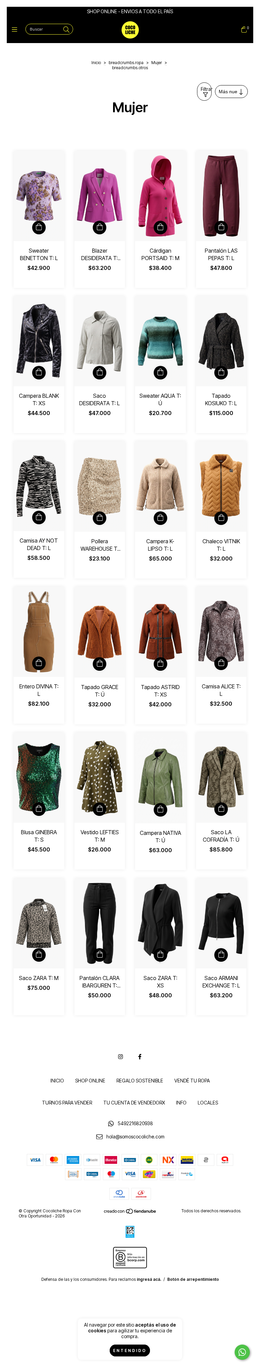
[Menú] (16, 29)
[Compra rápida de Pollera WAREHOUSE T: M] (99, 518)
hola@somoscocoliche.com (135, 1136)
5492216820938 (135, 1123)
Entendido (130, 1350)
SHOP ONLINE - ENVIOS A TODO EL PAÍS (130, 11)
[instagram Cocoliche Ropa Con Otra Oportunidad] (120, 1057)
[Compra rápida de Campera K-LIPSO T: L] (160, 518)
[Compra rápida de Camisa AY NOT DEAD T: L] (39, 517)
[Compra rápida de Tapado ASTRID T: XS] (160, 664)
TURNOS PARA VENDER (67, 1102)
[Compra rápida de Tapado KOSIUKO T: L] (221, 372)
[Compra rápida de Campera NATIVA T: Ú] (160, 810)
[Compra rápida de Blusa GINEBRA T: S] (39, 809)
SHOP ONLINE (90, 1080)
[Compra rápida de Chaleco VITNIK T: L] (221, 518)
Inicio (96, 62)
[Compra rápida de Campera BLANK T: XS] (39, 372)
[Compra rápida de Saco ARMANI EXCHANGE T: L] (221, 955)
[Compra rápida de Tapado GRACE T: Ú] (99, 664)
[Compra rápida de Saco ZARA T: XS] (160, 955)
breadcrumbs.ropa (126, 62)
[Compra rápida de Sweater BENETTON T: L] (39, 227)
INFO (181, 1102)
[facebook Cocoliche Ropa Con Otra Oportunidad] (140, 1057)
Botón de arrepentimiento (193, 1279)
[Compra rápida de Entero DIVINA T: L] (39, 663)
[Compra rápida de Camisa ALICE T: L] (221, 663)
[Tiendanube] (130, 1212)
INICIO (57, 1080)
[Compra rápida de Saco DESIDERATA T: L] (99, 372)
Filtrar (206, 89)
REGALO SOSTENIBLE (139, 1080)
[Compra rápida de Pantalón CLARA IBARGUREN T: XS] (99, 955)
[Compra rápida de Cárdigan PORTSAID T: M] (160, 227)
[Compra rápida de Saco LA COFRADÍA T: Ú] (221, 809)
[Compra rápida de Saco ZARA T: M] (39, 955)
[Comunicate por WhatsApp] (242, 1352)
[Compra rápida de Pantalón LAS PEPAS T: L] (221, 227)
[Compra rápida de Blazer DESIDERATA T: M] (99, 227)
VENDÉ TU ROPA (192, 1080)
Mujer (156, 62)
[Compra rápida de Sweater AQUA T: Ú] (160, 372)
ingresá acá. (149, 1279)
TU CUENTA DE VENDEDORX (134, 1102)
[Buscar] (66, 30)
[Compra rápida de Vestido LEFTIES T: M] (99, 809)
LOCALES (208, 1102)
